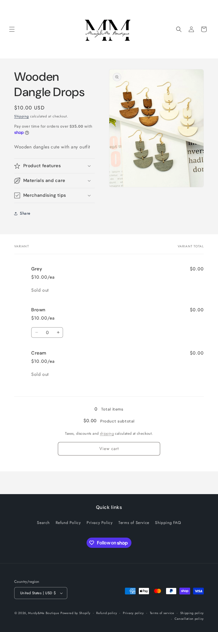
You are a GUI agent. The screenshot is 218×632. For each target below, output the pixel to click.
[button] (12, 29)
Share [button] (25, 213)
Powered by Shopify (75, 613)
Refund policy (106, 613)
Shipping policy (192, 613)
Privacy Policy (99, 522)
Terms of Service (133, 522)
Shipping (21, 116)
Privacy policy (133, 613)
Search (43, 522)
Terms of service (162, 613)
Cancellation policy (189, 618)
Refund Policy (68, 522)
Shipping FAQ (168, 522)
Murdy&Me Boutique (43, 613)
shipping (107, 433)
